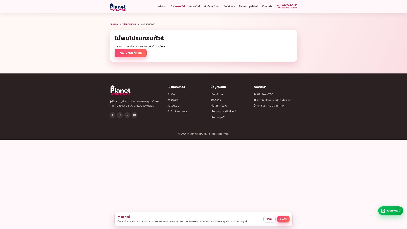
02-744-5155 (264, 94)
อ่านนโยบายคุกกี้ (239, 221)
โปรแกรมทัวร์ (178, 6)
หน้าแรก (162, 6)
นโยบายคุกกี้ (217, 117)
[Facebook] (112, 115)
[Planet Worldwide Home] (118, 6)
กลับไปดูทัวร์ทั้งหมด (131, 53)
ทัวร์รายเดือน (211, 6)
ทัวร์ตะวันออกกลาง (177, 111)
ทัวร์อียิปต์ (172, 100)
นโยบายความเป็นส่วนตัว (223, 111)
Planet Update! (248, 6)
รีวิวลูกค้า (267, 6)
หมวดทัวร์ (194, 6)
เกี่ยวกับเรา (229, 6)
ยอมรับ (283, 219)
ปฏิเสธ (269, 219)
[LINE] (120, 115)
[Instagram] (127, 115)
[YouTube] (134, 115)
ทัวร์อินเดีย (173, 106)
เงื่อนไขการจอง (219, 106)
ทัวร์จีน (171, 94)
